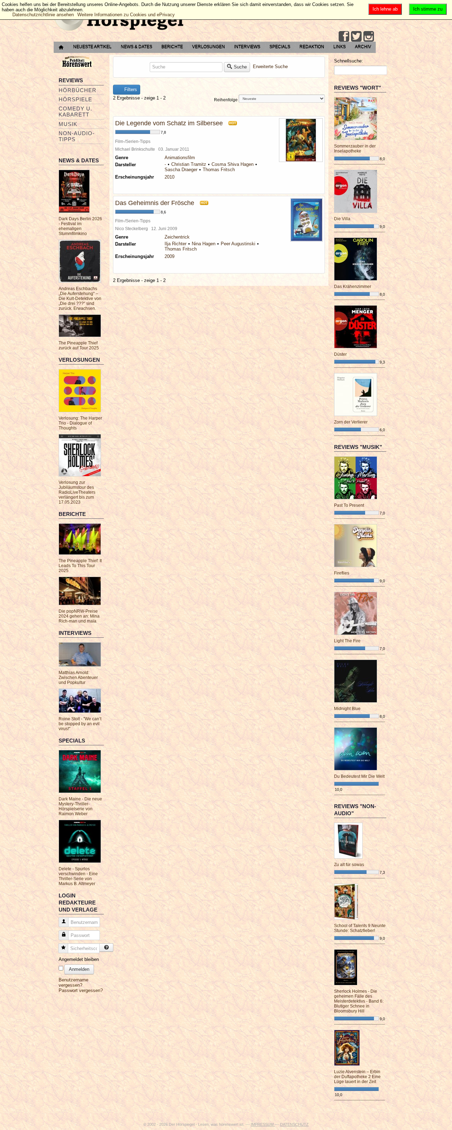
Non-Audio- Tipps (77, 136)
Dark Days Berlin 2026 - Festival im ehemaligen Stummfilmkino (80, 226)
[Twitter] (356, 36)
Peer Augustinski (238, 243)
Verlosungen (208, 46)
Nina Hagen (203, 243)
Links (339, 46)
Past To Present (349, 505)
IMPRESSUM (263, 1124)
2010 (169, 177)
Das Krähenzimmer (352, 286)
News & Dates (136, 46)
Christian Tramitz (188, 164)
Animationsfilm (180, 157)
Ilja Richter (175, 243)
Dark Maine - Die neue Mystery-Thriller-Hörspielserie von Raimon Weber (80, 806)
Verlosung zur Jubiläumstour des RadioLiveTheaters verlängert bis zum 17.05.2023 (77, 492)
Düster (340, 354)
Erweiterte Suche (270, 66)
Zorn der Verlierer (351, 422)
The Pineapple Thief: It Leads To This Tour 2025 (80, 565)
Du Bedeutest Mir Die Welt (359, 776)
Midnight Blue (347, 708)
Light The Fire (347, 640)
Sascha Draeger (181, 169)
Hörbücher (77, 90)
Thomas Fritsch (219, 169)
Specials (279, 46)
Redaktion (311, 46)
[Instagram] (368, 36)
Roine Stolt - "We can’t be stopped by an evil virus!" (80, 723)
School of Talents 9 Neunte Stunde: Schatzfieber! (360, 928)
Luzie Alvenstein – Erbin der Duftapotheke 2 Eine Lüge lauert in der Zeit (357, 1076)
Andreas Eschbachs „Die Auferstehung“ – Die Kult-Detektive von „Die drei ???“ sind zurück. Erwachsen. (80, 298)
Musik (68, 124)
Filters (130, 89)
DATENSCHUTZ (294, 1124)
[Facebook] (344, 36)
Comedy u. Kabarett (75, 112)
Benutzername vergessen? (73, 982)
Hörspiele (75, 99)
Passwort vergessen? (81, 990)
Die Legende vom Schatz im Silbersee (169, 123)
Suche (240, 67)
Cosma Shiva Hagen (233, 164)
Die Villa (342, 218)
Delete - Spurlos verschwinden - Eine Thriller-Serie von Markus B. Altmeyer (78, 876)
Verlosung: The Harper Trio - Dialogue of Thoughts (80, 423)
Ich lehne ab (385, 9)
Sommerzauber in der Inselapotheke (355, 149)
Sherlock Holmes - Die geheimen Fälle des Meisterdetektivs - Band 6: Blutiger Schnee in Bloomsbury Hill (358, 1001)
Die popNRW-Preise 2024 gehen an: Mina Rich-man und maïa (79, 616)
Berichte (172, 46)
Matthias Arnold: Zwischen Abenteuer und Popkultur (78, 677)
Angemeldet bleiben (79, 959)
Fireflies (341, 573)
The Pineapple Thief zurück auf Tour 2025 (79, 345)
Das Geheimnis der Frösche (154, 202)
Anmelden (79, 969)
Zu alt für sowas (349, 864)
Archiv (363, 46)
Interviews (247, 46)
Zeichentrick (177, 237)
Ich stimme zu (427, 9)
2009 (169, 256)
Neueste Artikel (92, 46)
